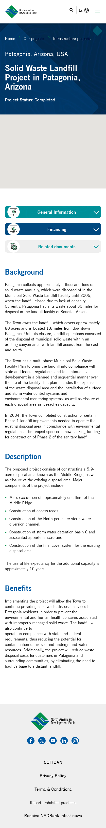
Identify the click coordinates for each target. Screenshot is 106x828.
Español (83, 10)
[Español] (83, 10)
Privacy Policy (53, 775)
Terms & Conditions (53, 789)
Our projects (34, 38)
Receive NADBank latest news (53, 815)
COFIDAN (53, 762)
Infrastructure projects (71, 38)
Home (10, 38)
